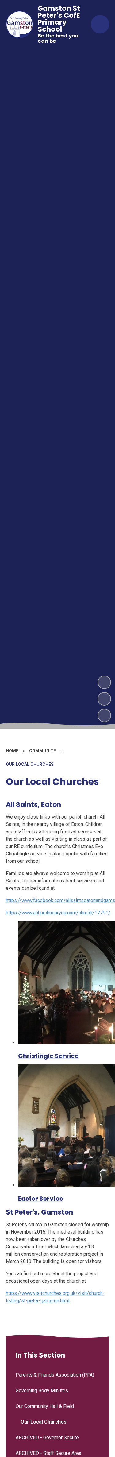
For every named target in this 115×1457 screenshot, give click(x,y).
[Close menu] (100, 24)
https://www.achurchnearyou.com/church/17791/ (58, 913)
